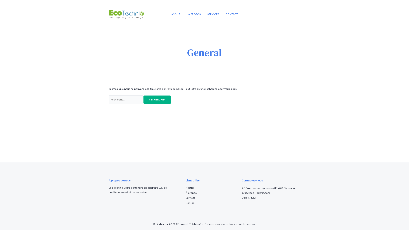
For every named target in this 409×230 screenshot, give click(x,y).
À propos (194, 14)
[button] (279, 14)
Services (213, 14)
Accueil (176, 14)
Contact (232, 14)
